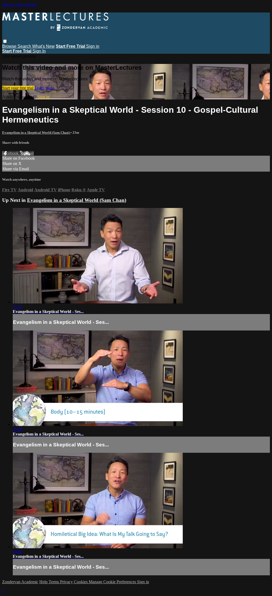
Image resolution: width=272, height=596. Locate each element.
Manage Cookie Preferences (113, 582)
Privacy (67, 582)
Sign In (39, 51)
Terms (54, 582)
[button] (5, 41)
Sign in (92, 46)
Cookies (81, 582)
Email (29, 153)
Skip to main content (19, 4)
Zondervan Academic (20, 582)
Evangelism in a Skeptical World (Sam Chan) (36, 132)
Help (44, 582)
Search (25, 46)
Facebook (11, 153)
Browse (10, 46)
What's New (43, 46)
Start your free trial (18, 88)
